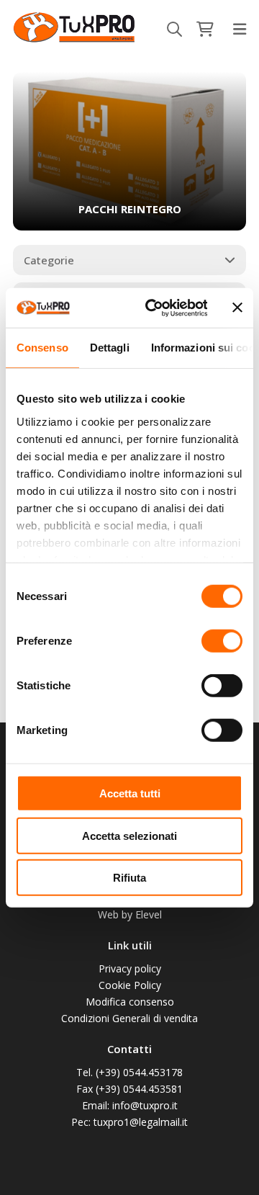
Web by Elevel (130, 914)
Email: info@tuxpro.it (130, 1105)
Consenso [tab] (42, 347)
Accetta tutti (129, 793)
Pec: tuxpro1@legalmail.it (129, 1122)
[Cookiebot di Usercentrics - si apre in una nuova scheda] (153, 307)
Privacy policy (130, 968)
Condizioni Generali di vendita (129, 1018)
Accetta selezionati (129, 835)
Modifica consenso (130, 1001)
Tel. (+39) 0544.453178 (129, 1072)
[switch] (221, 641)
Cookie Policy (130, 985)
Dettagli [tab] (110, 347)
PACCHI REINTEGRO (129, 209)
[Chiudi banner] (237, 308)
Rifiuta (129, 878)
